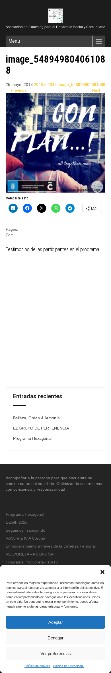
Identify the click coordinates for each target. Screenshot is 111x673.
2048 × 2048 (45, 84)
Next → (98, 90)
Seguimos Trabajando (25, 530)
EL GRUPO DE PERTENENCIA (41, 428)
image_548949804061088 (81, 84)
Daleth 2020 (17, 522)
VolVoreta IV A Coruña (25, 538)
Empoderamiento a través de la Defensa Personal (51, 546)
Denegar (55, 637)
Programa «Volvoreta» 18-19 (32, 562)
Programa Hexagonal (32, 438)
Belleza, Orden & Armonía (36, 418)
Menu (14, 41)
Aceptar (55, 622)
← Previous (16, 90)
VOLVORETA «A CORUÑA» (30, 554)
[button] (102, 572)
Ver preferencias (55, 653)
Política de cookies (37, 666)
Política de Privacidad (68, 666)
